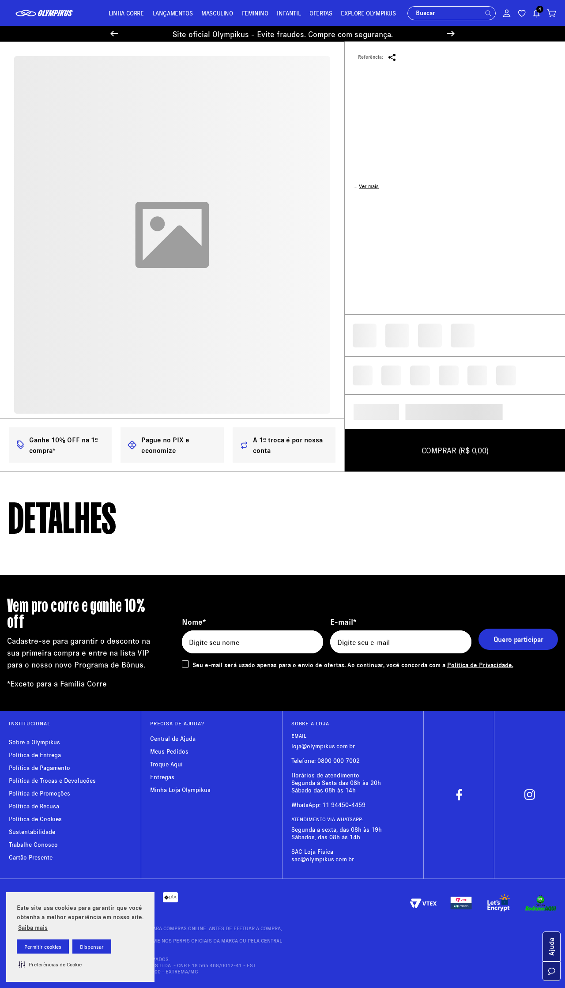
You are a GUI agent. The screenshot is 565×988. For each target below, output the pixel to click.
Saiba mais (33, 927)
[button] (50, 964)
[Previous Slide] (114, 34)
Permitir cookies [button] (42, 946)
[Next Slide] (451, 34)
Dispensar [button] (92, 946)
